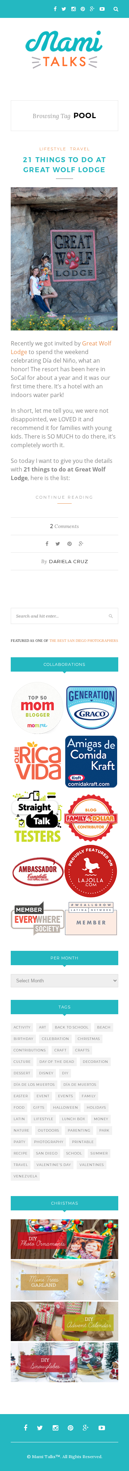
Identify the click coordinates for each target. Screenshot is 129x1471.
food (19, 1107)
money (101, 1119)
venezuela (25, 1176)
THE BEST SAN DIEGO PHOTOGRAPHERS (83, 641)
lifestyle (52, 148)
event (43, 1096)
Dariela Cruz (68, 561)
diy (65, 1073)
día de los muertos (34, 1085)
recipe (21, 1153)
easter (21, 1096)
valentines (92, 1165)
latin (19, 1119)
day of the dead (56, 1062)
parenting (79, 1130)
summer (99, 1153)
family (89, 1096)
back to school (72, 1027)
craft (60, 1050)
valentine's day (54, 1165)
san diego (47, 1153)
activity (22, 1027)
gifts (38, 1107)
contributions (30, 1050)
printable (83, 1142)
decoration (95, 1062)
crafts (82, 1050)
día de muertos (79, 1085)
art (42, 1027)
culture (22, 1062)
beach (104, 1027)
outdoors (48, 1130)
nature (21, 1130)
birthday (23, 1039)
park (104, 1130)
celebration (55, 1039)
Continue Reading (65, 497)
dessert (22, 1073)
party (19, 1142)
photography (48, 1142)
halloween (65, 1107)
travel (80, 148)
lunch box (73, 1119)
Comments (64, 526)
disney (46, 1073)
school (74, 1153)
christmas (89, 1039)
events (65, 1096)
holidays (96, 1107)
